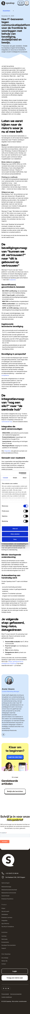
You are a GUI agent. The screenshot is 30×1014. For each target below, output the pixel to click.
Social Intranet (5, 895)
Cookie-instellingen (7, 997)
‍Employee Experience (7, 898)
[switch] (25, 511)
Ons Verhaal (5, 957)
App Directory (5, 923)
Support (4, 948)
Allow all (15, 528)
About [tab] (24, 477)
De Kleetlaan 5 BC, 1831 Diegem (15, 877)
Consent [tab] (5, 477)
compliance (5, 375)
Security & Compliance (8, 926)
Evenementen (5, 942)
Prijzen (3, 908)
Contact (4, 964)
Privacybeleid (5, 994)
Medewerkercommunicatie (9, 892)
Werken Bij (4, 961)
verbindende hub (7, 421)
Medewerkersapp (6, 886)
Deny (15, 539)
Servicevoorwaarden (16, 994)
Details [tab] (15, 477)
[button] (21, 3)
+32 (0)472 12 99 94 (12, 873)
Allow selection (15, 534)
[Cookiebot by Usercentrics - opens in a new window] (21, 473)
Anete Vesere (8, 689)
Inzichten (4, 936)
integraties (7, 451)
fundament (12, 279)
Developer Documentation (9, 945)
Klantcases (4, 939)
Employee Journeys (7, 917)
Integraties (4, 920)
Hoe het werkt (5, 911)
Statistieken (5, 914)
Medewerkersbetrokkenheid (9, 889)
